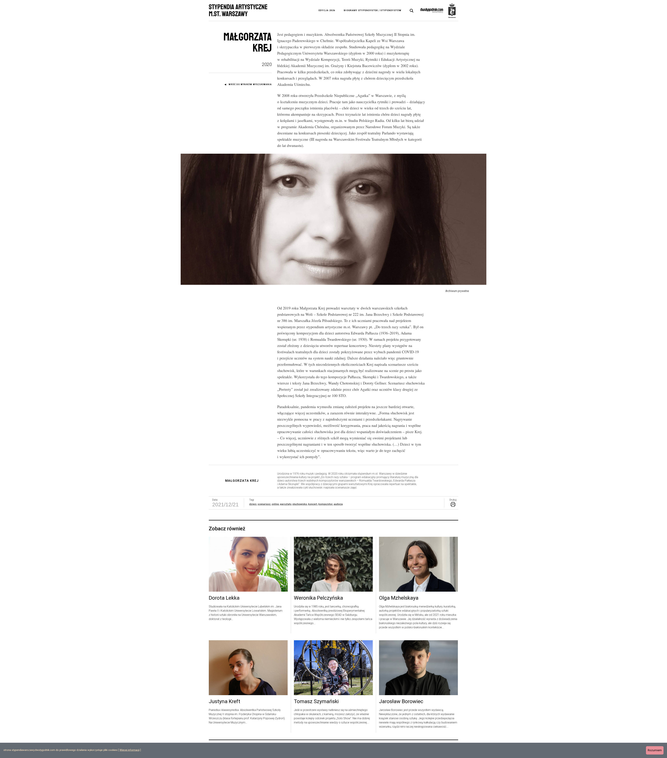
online (275, 504)
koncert (312, 504)
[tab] (411, 10)
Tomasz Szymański (316, 701)
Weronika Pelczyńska (318, 598)
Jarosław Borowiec (401, 701)
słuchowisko (299, 504)
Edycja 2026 (327, 10)
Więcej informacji (129, 750)
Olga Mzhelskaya (398, 598)
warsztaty (285, 504)
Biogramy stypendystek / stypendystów (372, 10)
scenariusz (264, 504)
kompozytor (325, 504)
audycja (338, 504)
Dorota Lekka (224, 598)
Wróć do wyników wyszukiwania (250, 84)
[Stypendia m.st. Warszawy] (452, 10)
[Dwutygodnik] (431, 10)
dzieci (252, 504)
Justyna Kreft (224, 701)
